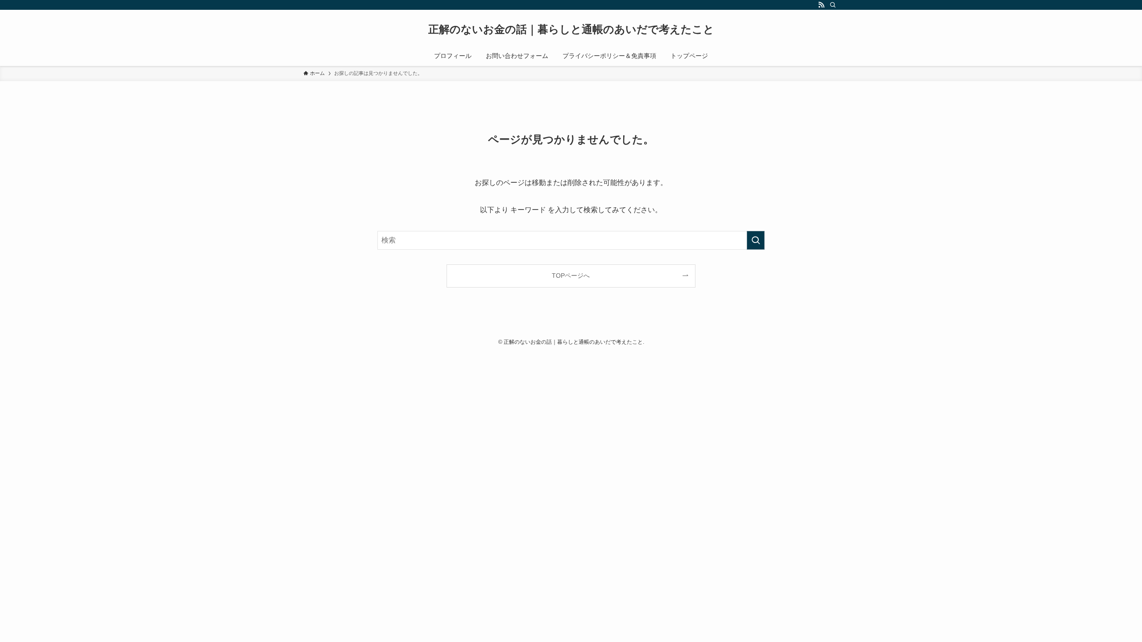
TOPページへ (571, 275)
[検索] (833, 5)
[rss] (821, 5)
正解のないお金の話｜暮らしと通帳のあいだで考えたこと (571, 29)
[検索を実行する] (756, 240)
